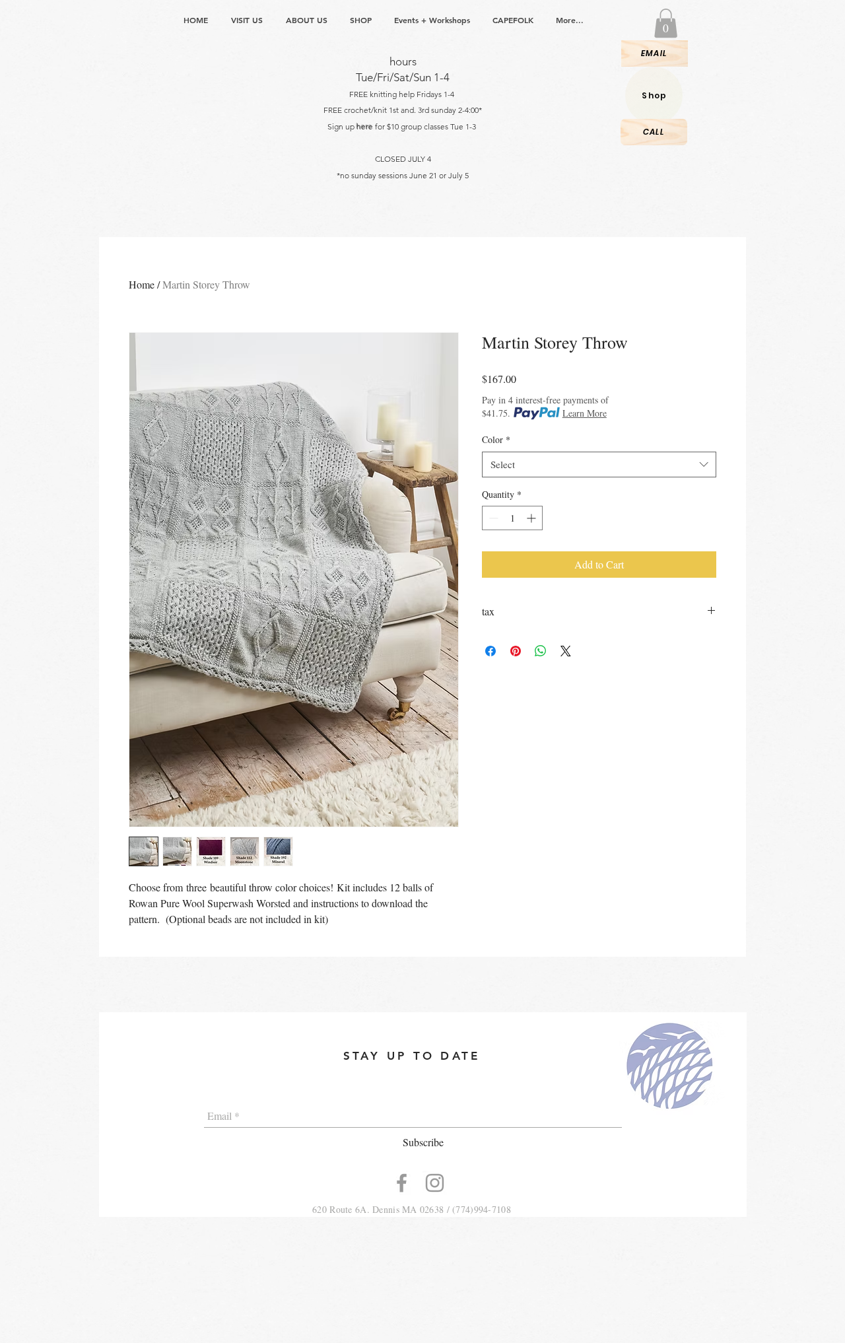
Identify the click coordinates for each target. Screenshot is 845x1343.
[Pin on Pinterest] (516, 651)
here (364, 126)
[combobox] (599, 464)
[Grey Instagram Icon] (434, 1183)
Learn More (584, 413)
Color (496, 439)
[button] (666, 23)
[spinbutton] (512, 518)
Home (141, 284)
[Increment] (532, 518)
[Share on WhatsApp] (541, 651)
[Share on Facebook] (490, 651)
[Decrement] (492, 518)
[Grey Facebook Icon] (401, 1183)
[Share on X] (566, 651)
